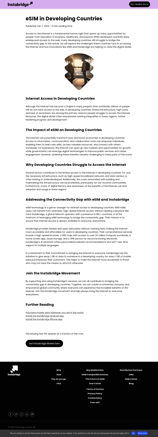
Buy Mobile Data (95, 370)
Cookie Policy (95, 398)
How (59, 374)
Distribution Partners (131, 370)
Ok (133, 433)
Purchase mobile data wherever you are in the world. (55, 312)
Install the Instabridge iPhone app (44, 319)
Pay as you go (58, 379)
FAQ (59, 383)
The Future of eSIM (95, 379)
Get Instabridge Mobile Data (44, 343)
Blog (131, 383)
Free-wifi (95, 402)
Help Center (131, 379)
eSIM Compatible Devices (95, 374)
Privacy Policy (95, 393)
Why (58, 370)
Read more (142, 433)
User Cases (95, 383)
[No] (155, 433)
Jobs (131, 374)
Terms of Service (95, 389)
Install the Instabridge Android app (45, 315)
